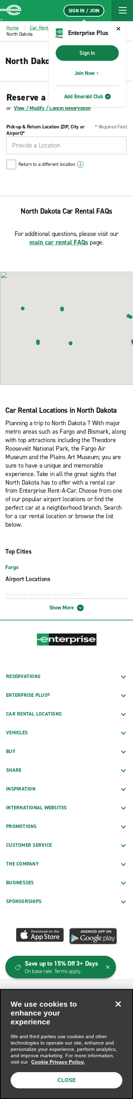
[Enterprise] (10, 10)
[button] (122, 10)
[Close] (118, 1004)
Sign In (87, 53)
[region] (66, 1044)
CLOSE (66, 1080)
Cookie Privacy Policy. (58, 1062)
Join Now (84, 73)
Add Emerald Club (83, 96)
